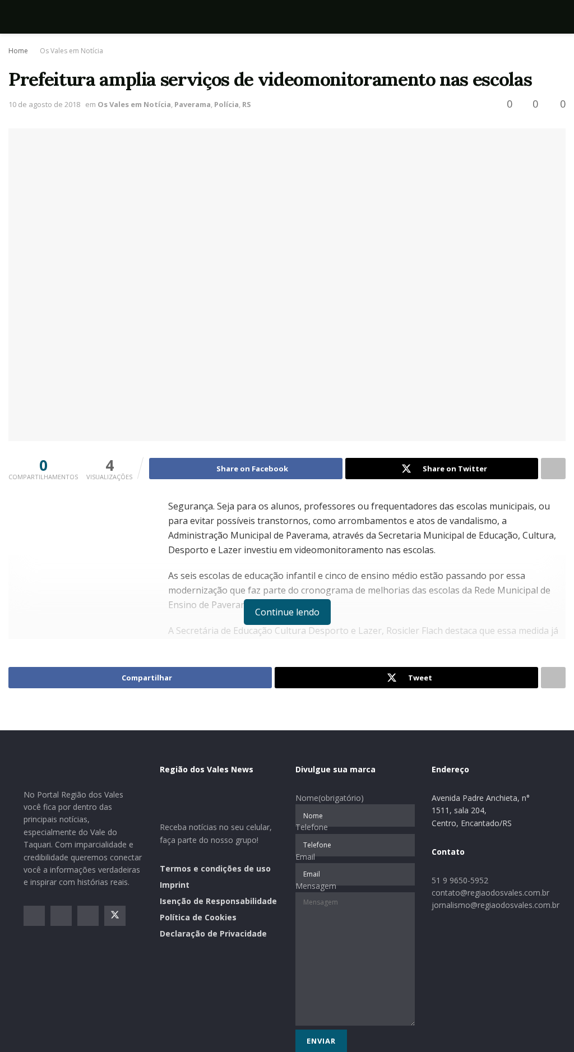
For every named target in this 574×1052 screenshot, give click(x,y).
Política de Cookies (198, 917)
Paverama (192, 104)
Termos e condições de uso (215, 868)
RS (246, 104)
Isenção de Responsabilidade (218, 901)
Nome (329, 798)
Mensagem (315, 885)
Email (305, 856)
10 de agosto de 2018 (44, 104)
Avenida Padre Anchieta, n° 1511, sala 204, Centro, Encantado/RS (481, 810)
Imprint (174, 884)
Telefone (311, 827)
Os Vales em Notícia (71, 50)
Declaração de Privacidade (213, 933)
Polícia (226, 104)
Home (18, 50)
